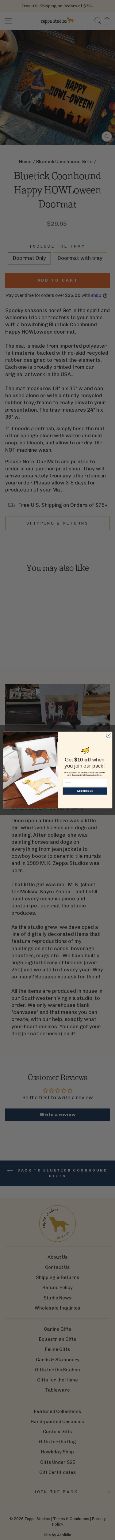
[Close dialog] (108, 735)
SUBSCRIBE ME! (85, 791)
